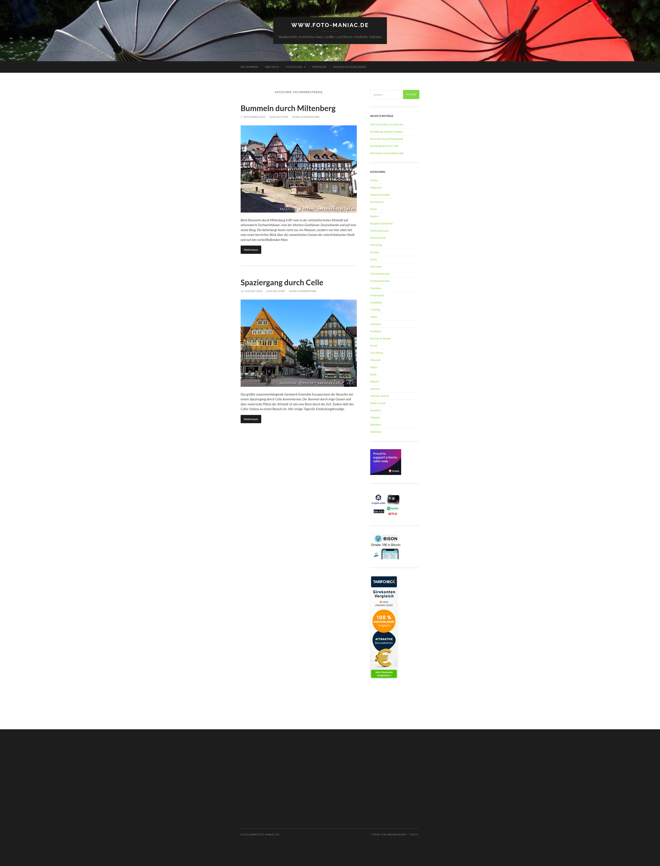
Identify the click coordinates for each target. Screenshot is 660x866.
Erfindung (376, 244)
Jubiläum (375, 324)
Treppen (375, 417)
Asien (373, 208)
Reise (373, 374)
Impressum (319, 67)
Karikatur (376, 331)
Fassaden (375, 288)
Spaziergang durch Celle (282, 282)
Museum (375, 359)
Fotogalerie (294, 67)
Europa (374, 252)
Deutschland (377, 237)
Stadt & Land (377, 403)
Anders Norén (396, 834)
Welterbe (375, 431)
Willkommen (249, 67)
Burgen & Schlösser (381, 223)
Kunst (373, 345)
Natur (373, 367)
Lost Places (376, 352)
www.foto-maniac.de (330, 25)
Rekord (374, 381)
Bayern (374, 216)
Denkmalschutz (379, 230)
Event (373, 259)
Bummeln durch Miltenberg (288, 108)
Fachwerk (376, 266)
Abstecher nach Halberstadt (386, 153)
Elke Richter (279, 116)
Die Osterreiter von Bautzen (387, 124)
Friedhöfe (376, 302)
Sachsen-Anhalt (379, 395)
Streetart (375, 410)
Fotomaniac (377, 295)
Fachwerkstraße (379, 273)
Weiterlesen (251, 249)
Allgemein (376, 187)
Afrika (373, 180)
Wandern (375, 424)
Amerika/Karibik (380, 194)
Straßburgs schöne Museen (386, 131)
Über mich (272, 67)
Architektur (377, 201)
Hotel (373, 316)
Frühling (375, 309)
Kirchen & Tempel (380, 338)
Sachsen (375, 388)
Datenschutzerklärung (349, 67)
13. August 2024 (251, 291)
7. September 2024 (253, 116)
